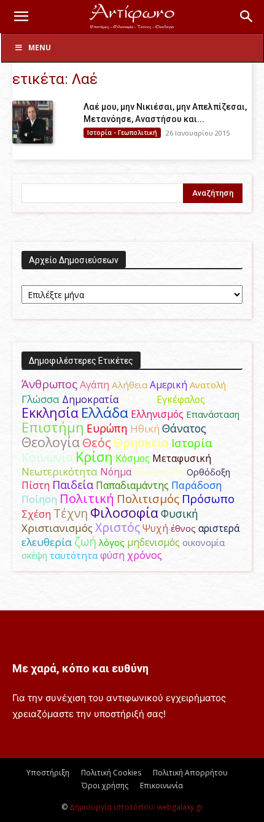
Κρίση (94, 457)
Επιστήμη (52, 427)
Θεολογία (50, 442)
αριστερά (218, 528)
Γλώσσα (40, 399)
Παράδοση (196, 485)
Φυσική (179, 513)
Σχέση (36, 514)
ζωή (85, 541)
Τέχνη (70, 513)
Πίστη (35, 485)
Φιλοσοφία (124, 512)
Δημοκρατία (90, 399)
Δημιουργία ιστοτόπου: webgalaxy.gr (136, 807)
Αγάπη (94, 384)
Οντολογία (159, 471)
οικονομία (203, 542)
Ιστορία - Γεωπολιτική (122, 132)
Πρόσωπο (208, 499)
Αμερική (168, 384)
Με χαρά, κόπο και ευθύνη (80, 668)
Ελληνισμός (157, 414)
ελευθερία (46, 542)
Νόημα (115, 471)
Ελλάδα (104, 412)
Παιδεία (72, 484)
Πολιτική (87, 498)
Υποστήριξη (47, 772)
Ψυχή (155, 528)
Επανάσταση (212, 414)
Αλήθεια (129, 384)
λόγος (112, 542)
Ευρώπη (107, 428)
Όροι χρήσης (105, 785)
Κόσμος (132, 458)
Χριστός (117, 527)
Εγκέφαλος (181, 399)
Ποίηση (39, 499)
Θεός (96, 442)
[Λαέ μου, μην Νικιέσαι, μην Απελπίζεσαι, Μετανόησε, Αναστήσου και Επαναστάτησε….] (32, 122)
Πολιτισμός (148, 499)
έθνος (183, 528)
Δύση (137, 398)
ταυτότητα (74, 555)
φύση (112, 555)
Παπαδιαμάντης (132, 485)
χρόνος (144, 555)
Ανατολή (208, 384)
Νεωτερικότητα (59, 471)
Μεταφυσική (181, 458)
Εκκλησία (50, 412)
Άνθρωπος (49, 384)
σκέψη (34, 555)
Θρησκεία (141, 442)
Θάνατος (184, 428)
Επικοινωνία (161, 785)
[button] (21, 16)
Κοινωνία (47, 457)
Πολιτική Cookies (111, 772)
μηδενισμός (153, 542)
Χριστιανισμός (57, 528)
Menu (39, 47)
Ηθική (145, 428)
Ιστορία (191, 442)
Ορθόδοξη (208, 472)
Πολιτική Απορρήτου (190, 772)
